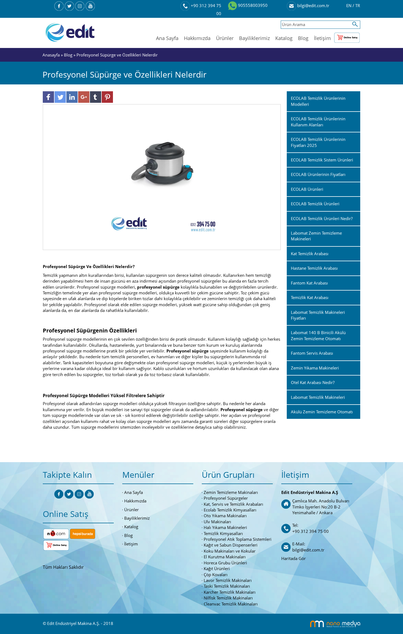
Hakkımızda (197, 38)
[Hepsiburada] (82, 533)
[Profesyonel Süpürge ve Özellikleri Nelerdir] (162, 176)
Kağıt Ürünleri (217, 568)
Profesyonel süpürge (187, 351)
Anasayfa (51, 55)
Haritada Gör (293, 558)
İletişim (322, 38)
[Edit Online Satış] (347, 36)
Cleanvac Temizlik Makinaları (231, 604)
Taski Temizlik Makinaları (227, 586)
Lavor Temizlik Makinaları (228, 580)
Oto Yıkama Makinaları (225, 515)
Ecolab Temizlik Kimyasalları (230, 510)
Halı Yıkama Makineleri (225, 527)
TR (357, 5)
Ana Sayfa (167, 38)
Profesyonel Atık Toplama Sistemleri (237, 539)
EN (349, 5)
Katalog (284, 38)
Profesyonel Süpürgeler (226, 498)
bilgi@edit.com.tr (312, 5)
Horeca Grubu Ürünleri (225, 562)
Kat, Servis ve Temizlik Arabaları (233, 504)
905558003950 (252, 5)
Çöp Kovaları (216, 574)
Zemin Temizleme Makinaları (231, 492)
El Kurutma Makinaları (225, 556)
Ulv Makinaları (217, 521)
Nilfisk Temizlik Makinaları (228, 598)
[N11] (56, 533)
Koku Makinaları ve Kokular (230, 551)
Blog (303, 38)
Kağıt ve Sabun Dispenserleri (230, 545)
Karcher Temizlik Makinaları (230, 592)
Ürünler (225, 38)
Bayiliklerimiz (254, 38)
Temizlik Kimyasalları (223, 533)
